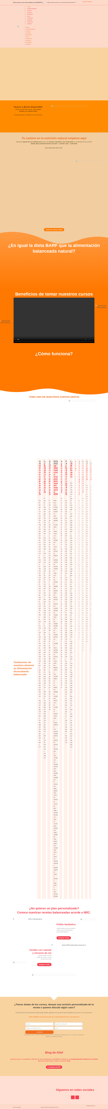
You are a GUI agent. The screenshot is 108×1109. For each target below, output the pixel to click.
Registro (90, 1)
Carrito (29, 23)
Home (28, 6)
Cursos (29, 10)
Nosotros (30, 14)
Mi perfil (85, 1)
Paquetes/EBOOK (32, 8)
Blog (28, 16)
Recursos (30, 18)
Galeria (29, 12)
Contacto (30, 21)
